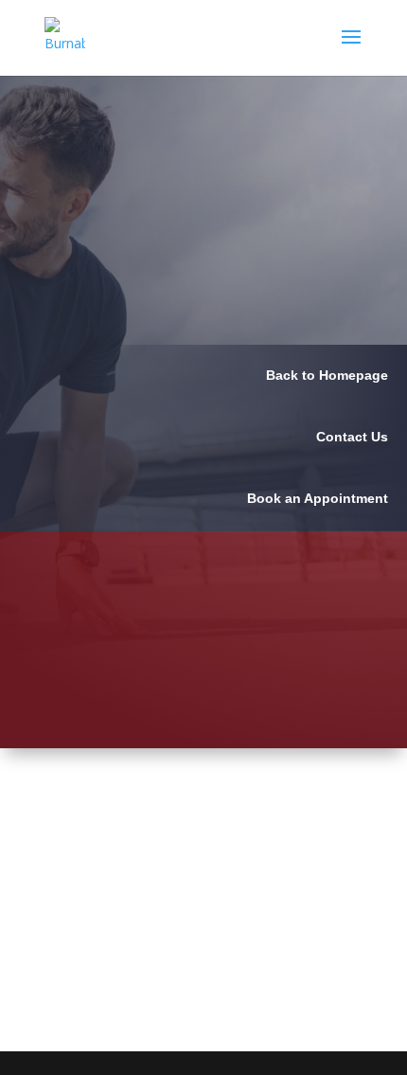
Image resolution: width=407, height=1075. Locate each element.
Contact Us (267, 939)
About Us (258, 816)
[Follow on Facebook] (348, 919)
